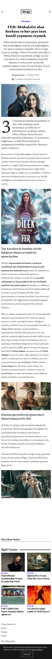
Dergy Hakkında (8, 624)
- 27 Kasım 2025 (25, 75)
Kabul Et (27, 654)
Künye (4, 628)
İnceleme (26, 21)
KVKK (4, 636)
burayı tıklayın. (37, 650)
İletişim (4, 632)
